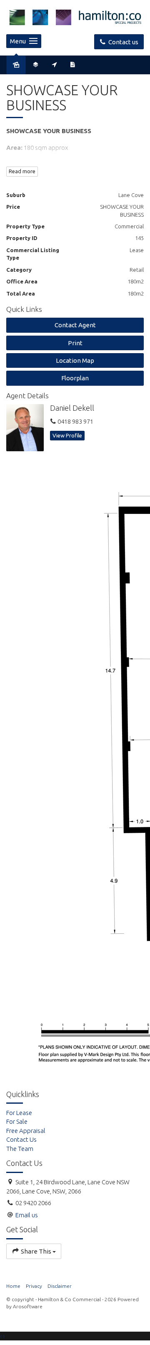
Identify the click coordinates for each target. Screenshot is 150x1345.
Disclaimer (60, 1286)
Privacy (34, 1286)
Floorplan (75, 378)
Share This (36, 1251)
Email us (26, 1215)
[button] (75, 343)
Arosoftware (27, 1306)
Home (13, 1286)
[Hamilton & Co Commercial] (75, 16)
